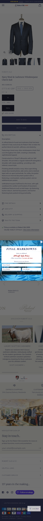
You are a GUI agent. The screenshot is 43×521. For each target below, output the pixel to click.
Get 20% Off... (21, 273)
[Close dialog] (41, 242)
